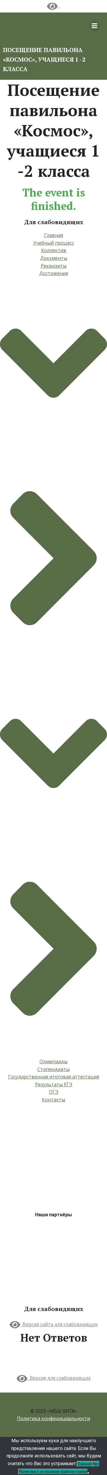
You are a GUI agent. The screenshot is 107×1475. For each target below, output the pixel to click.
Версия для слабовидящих (59, 1378)
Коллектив (53, 250)
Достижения (53, 273)
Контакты (53, 1099)
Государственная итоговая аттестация (53, 1076)
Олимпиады (53, 1061)
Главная (53, 235)
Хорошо (84, 1464)
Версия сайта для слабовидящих (59, 1324)
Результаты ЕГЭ (53, 1084)
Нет (95, 1464)
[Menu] (94, 26)
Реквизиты (54, 266)
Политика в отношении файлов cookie (53, 1471)
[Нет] (88, 1473)
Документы (53, 258)
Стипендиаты (53, 1069)
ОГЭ (53, 1092)
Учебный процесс (53, 243)
